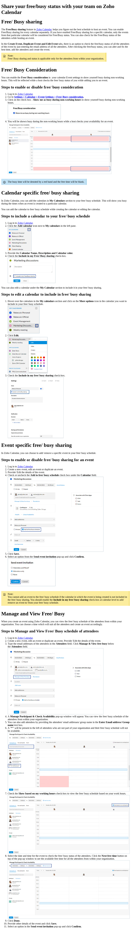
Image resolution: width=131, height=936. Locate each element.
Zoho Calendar (43, 29)
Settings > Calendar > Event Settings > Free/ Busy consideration (48, 96)
